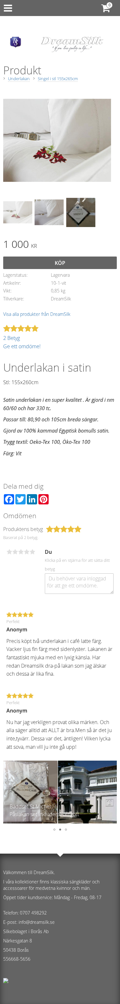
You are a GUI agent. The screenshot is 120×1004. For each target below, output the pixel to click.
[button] (8, 793)
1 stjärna (9, 552)
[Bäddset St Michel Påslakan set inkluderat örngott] (60, 821)
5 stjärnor (32, 552)
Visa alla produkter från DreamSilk (36, 314)
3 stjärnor (21, 552)
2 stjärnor (15, 552)
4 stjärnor (26, 552)
